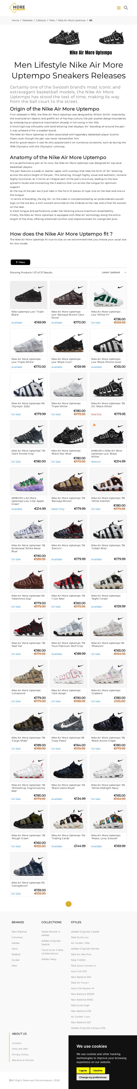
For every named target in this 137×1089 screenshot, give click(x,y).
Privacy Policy (20, 1054)
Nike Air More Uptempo (72, 20)
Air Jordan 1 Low (80, 1016)
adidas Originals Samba (85, 948)
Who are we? (20, 1048)
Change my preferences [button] (93, 1077)
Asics (15, 948)
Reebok (16, 954)
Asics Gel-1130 (79, 971)
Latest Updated (111, 272)
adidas (16, 943)
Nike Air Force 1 (80, 982)
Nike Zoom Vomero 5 (83, 965)
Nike (51, 20)
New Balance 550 (81, 977)
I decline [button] (97, 1070)
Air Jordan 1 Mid (80, 943)
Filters (21, 262)
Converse (17, 937)
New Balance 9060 (82, 999)
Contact (16, 1043)
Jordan (16, 960)
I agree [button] (83, 1070)
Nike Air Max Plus (81, 954)
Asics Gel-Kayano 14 (82, 988)
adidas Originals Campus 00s (88, 1028)
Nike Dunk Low (80, 937)
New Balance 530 (81, 1011)
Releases (28, 20)
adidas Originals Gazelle (85, 931)
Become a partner (23, 1060)
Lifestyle (41, 20)
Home (15, 20)
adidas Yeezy (48, 959)
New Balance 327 (81, 1022)
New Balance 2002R (82, 994)
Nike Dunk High (80, 1005)
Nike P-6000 (78, 960)
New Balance (19, 931)
